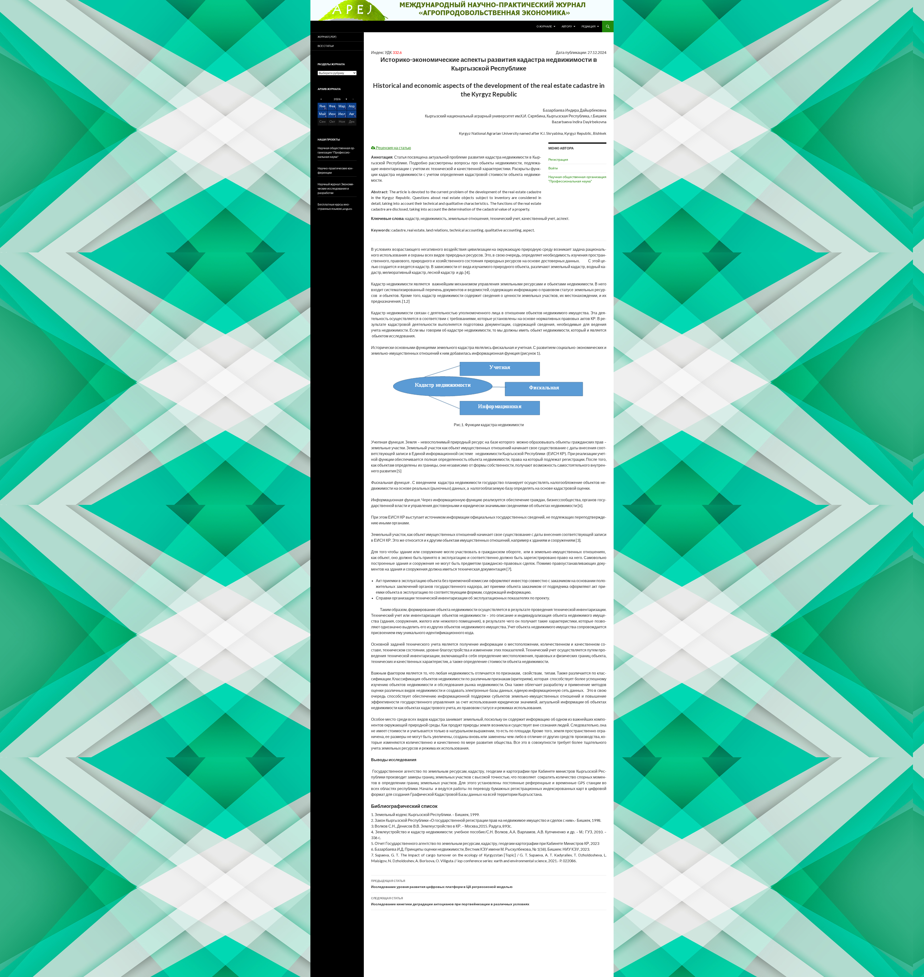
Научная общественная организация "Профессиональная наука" (577, 179)
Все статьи (326, 45)
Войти (553, 168)
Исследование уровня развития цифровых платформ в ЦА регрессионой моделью (442, 884)
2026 (337, 99)
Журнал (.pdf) (327, 36)
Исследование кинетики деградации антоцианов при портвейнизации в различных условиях (450, 901)
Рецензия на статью (393, 147)
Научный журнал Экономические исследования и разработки (336, 188)
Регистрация (558, 159)
